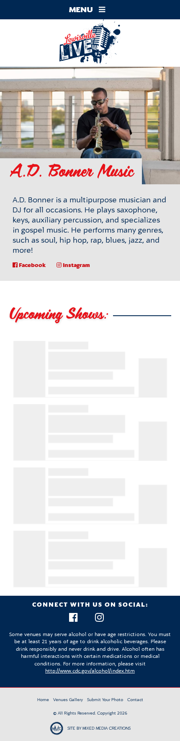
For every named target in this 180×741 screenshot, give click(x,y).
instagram (76, 265)
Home (43, 699)
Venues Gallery (68, 699)
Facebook (32, 265)
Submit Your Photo (105, 699)
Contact (135, 699)
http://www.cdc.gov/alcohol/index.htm (90, 671)
